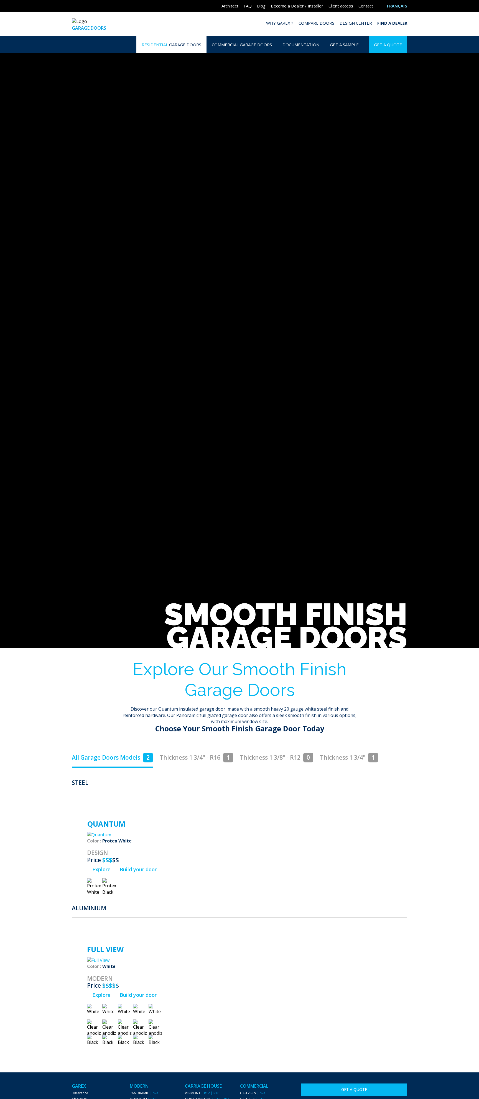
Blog (261, 6)
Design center (356, 23)
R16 (216, 1093)
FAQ (248, 6)
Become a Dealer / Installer (297, 6)
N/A (156, 1093)
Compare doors (316, 23)
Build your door (137, 869)
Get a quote (354, 1089)
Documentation (300, 44)
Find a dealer (392, 23)
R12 (207, 1093)
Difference (80, 1093)
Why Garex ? (279, 23)
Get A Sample (344, 44)
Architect (229, 6)
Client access (340, 6)
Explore (101, 869)
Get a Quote (388, 44)
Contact (365, 6)
